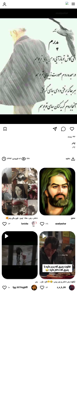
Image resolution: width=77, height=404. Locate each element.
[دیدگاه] (63, 129)
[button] (73, 4)
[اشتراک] (55, 129)
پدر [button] (73, 147)
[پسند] (72, 129)
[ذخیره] (5, 129)
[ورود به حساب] (4, 4)
